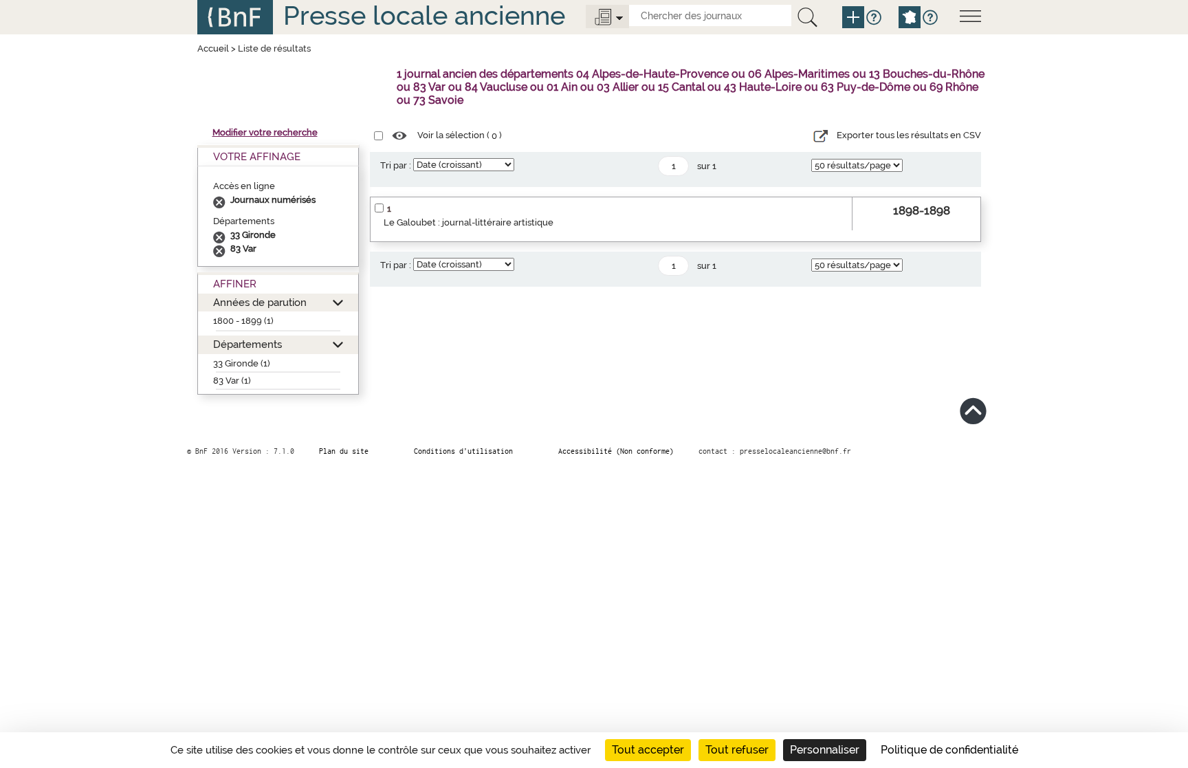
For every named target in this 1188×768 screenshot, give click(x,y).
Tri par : (395, 165)
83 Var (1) (232, 380)
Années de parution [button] (260, 302)
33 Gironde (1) (241, 363)
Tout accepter (648, 749)
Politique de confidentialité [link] (949, 749)
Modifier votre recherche (265, 132)
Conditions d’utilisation (463, 451)
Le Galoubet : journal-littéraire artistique (468, 222)
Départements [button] (247, 344)
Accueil (213, 48)
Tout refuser (737, 749)
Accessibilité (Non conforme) (616, 451)
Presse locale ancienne (424, 15)
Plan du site (343, 451)
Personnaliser (824, 749)
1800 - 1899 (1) (243, 321)
